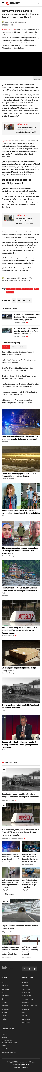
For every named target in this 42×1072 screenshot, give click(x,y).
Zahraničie (25, 1009)
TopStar (5, 1006)
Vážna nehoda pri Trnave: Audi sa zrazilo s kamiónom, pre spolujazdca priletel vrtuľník (17, 401)
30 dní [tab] (22, 347)
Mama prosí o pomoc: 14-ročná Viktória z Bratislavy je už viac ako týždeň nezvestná (20, 393)
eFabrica (25, 1067)
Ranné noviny (26, 996)
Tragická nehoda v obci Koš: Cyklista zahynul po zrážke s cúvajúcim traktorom (19, 377)
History (4, 1016)
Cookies (5, 1048)
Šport (4, 999)
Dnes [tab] (6, 347)
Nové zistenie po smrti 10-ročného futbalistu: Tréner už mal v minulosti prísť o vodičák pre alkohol (20, 385)
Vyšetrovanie (7, 141)
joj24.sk (25, 986)
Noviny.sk (25, 982)
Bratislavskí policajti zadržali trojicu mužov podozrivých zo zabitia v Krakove (17, 369)
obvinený (29, 289)
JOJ (3, 982)
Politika (25, 1016)
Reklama (5, 1034)
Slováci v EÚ (26, 1022)
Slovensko (10, 292)
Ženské (4, 1002)
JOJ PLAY (5, 986)
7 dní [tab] (14, 347)
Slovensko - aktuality (29, 1006)
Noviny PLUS (26, 989)
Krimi (36, 289)
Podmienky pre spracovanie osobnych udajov (10, 1043)
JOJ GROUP (5, 996)
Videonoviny (26, 992)
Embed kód (37, 79)
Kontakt (5, 1037)
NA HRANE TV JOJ (27, 999)
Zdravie (4, 1012)
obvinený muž (21, 289)
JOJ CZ (4, 992)
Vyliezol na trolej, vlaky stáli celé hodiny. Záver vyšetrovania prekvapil (19, 361)
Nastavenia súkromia (9, 1052)
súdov (12, 248)
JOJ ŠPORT (5, 989)
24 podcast (26, 1002)
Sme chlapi (5, 1009)
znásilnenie (10, 289)
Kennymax (25, 1064)
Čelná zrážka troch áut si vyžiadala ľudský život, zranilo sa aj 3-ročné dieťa (19, 353)
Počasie (4, 1019)
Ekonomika (26, 1019)
